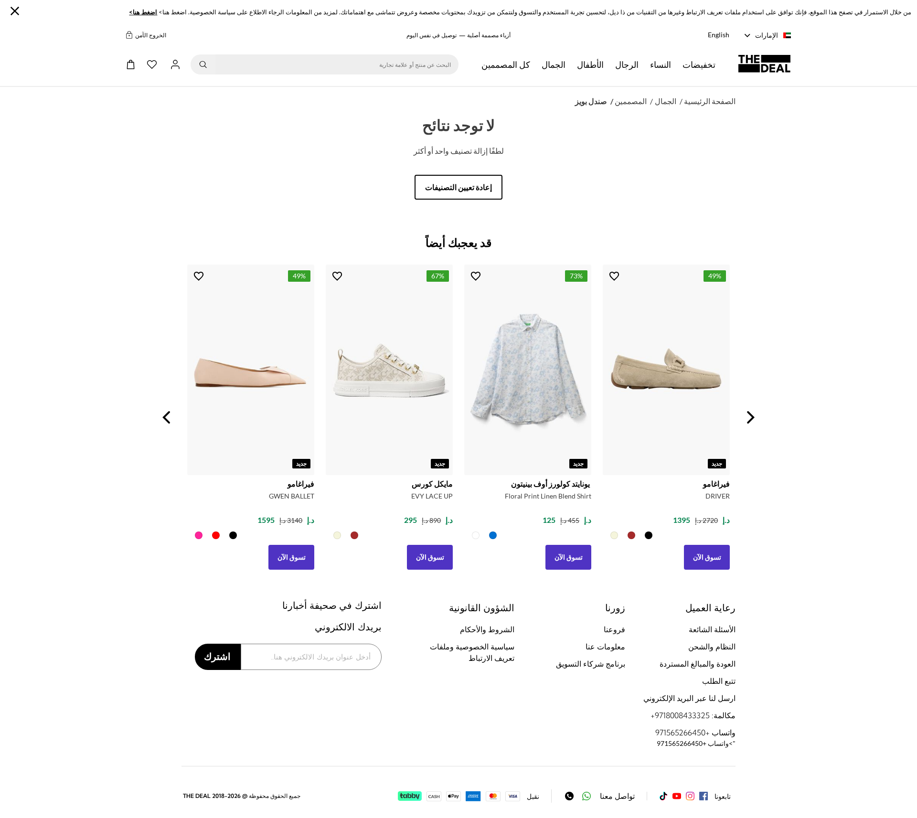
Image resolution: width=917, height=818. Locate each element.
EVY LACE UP (432, 496)
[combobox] (336, 64)
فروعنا (614, 629)
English (718, 35)
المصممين (631, 101)
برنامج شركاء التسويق (590, 664)
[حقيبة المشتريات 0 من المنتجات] (130, 64)
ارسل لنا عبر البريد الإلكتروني (689, 698)
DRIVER (717, 496)
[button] (698, 64)
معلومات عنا (605, 646)
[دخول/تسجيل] (175, 64)
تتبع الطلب (719, 681)
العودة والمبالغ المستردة (698, 664)
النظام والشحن (712, 646)
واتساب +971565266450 (695, 732)
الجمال (665, 101)
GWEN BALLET (291, 496)
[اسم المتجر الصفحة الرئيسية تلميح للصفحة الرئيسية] (764, 64)
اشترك (217, 656)
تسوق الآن (291, 557)
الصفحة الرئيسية (710, 101)
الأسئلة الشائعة (712, 629)
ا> (143, 12)
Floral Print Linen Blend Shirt (548, 496)
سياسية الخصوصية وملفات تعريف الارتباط (472, 652)
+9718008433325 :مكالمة (693, 715)
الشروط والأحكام (487, 629)
